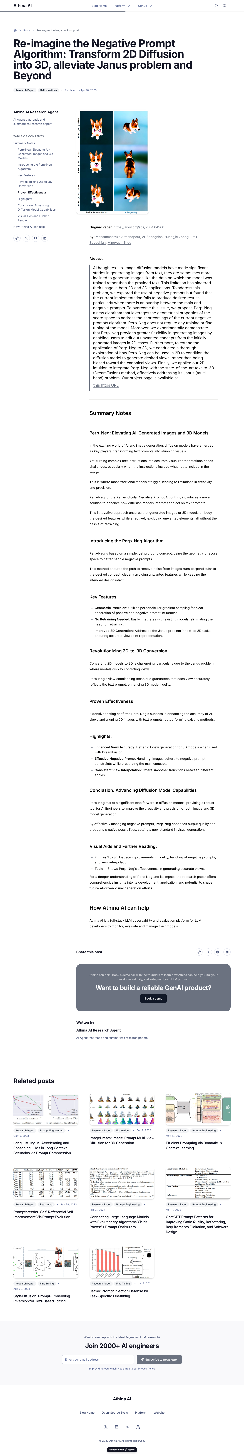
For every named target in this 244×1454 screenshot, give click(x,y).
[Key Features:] (87, 595)
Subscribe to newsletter (161, 1359)
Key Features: (27, 175)
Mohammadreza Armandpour (118, 237)
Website (159, 1412)
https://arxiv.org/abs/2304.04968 (139, 227)
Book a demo (153, 998)
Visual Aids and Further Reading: (33, 218)
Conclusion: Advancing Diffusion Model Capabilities (37, 207)
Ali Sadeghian (152, 237)
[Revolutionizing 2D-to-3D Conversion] (87, 649)
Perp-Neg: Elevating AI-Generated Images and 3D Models (35, 154)
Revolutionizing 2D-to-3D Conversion (35, 184)
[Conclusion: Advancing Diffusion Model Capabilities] (87, 788)
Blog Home (99, 6)
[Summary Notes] (87, 411)
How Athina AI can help (29, 226)
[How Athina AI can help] (87, 905)
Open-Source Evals (115, 1412)
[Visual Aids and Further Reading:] (87, 845)
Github (142, 6)
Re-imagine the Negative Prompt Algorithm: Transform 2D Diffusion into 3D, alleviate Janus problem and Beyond (59, 30)
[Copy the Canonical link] (17, 238)
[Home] (15, 30)
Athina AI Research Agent (35, 112)
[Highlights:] (87, 735)
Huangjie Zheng (177, 237)
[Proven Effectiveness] (87, 700)
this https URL (106, 385)
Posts (26, 30)
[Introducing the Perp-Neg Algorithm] (87, 539)
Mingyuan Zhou (119, 242)
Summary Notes (24, 143)
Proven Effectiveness (32, 192)
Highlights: (25, 199)
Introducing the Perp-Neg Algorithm (35, 167)
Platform (119, 6)
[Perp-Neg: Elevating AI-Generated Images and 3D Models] (87, 431)
